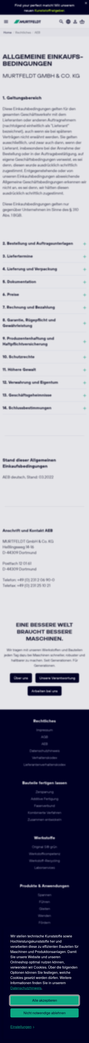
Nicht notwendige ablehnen (45, 1012)
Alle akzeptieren (44, 1000)
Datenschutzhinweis (25, 987)
